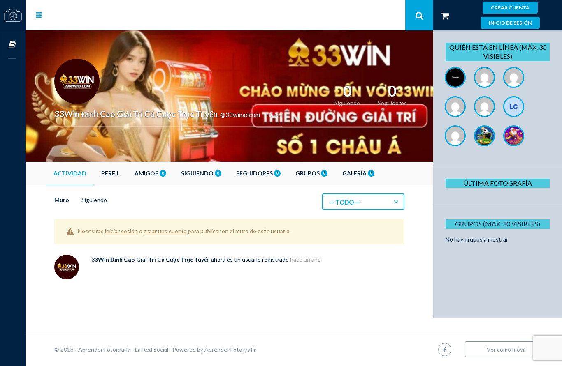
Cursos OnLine (13, 44)
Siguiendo (200, 173)
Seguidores (257, 173)
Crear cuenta (510, 8)
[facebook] (444, 349)
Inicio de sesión (510, 23)
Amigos (149, 173)
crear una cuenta (165, 231)
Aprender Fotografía (230, 349)
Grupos (310, 173)
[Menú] (39, 14)
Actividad (69, 173)
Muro (61, 199)
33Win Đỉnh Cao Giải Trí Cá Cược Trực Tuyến (150, 259)
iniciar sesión (121, 231)
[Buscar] (419, 15)
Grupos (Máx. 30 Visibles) (497, 224)
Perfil (110, 173)
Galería (357, 173)
